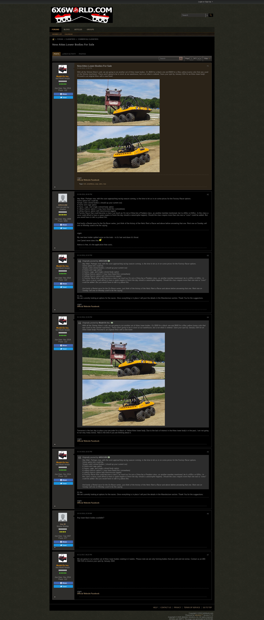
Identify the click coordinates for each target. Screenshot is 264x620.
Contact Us (165, 607)
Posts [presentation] (56, 54)
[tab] (56, 54)
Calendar (69, 34)
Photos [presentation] (82, 54)
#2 (208, 195)
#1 (208, 66)
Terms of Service (192, 607)
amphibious (90, 184)
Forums (55, 29)
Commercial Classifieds (88, 39)
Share (64, 94)
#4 (208, 317)
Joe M (63, 524)
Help (155, 607)
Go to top (207, 607)
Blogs (67, 29)
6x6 (85, 184)
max (104, 184)
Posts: (61, 90)
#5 (208, 452)
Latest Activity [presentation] (69, 54)
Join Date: (59, 88)
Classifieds (70, 39)
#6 (208, 514)
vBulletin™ (199, 615)
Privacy (177, 607)
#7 (208, 555)
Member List (57, 34)
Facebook (95, 180)
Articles (78, 29)
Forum (60, 39)
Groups (90, 29)
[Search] (210, 15)
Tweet (64, 97)
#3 (208, 256)
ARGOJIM (62, 205)
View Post (109, 261)
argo (96, 184)
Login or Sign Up (204, 2)
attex (100, 184)
